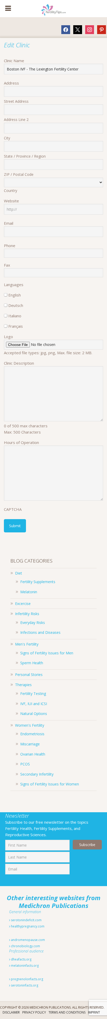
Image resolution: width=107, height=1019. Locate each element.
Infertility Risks (27, 613)
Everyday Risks (32, 622)
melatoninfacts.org (24, 965)
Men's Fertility (26, 644)
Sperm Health (31, 662)
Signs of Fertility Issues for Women (49, 784)
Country (10, 190)
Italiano (14, 315)
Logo (8, 336)
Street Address (16, 101)
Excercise (23, 603)
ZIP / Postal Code (19, 174)
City (7, 138)
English (14, 295)
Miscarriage (30, 743)
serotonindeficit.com (26, 920)
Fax (7, 265)
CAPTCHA (13, 509)
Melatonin (28, 591)
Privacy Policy (34, 1012)
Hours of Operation (21, 442)
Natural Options (33, 713)
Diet (18, 573)
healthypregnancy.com (27, 926)
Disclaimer (11, 1012)
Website (11, 200)
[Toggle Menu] (8, 8)
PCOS (25, 764)
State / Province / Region (25, 156)
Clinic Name (14, 60)
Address (11, 83)
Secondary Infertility (37, 774)
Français (15, 326)
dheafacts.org (20, 959)
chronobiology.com (25, 946)
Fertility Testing (33, 693)
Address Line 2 (16, 119)
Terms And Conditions (67, 1012)
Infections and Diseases (40, 632)
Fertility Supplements (37, 581)
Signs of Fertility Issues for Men (46, 652)
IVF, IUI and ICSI (33, 703)
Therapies (23, 684)
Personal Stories (29, 674)
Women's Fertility (29, 725)
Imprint (94, 1012)
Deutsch (15, 305)
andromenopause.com (27, 940)
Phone (9, 245)
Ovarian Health (32, 754)
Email (8, 223)
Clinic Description (19, 363)
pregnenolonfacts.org (26, 979)
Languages (13, 284)
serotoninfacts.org (24, 985)
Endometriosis (32, 733)
